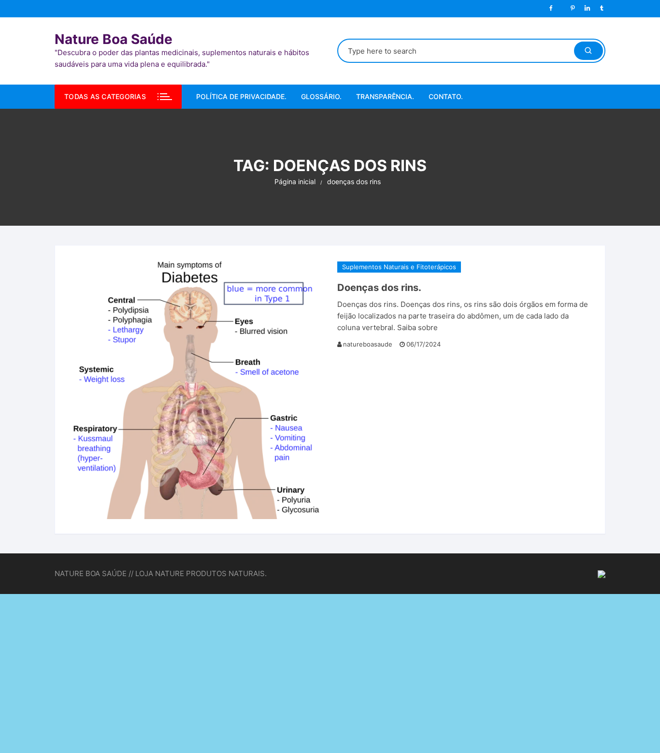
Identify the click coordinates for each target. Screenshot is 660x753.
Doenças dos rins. (379, 287)
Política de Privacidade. (241, 96)
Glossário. (321, 96)
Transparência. (385, 96)
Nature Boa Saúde (113, 39)
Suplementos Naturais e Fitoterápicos (399, 267)
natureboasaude (367, 344)
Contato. (446, 96)
